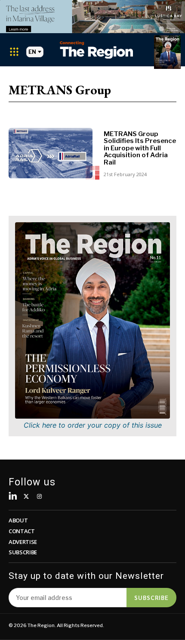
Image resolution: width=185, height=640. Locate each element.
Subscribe (151, 597)
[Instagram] (39, 496)
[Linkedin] (13, 496)
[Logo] (96, 50)
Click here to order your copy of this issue (93, 425)
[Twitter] (26, 496)
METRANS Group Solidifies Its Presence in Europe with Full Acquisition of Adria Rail (140, 148)
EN (32, 52)
